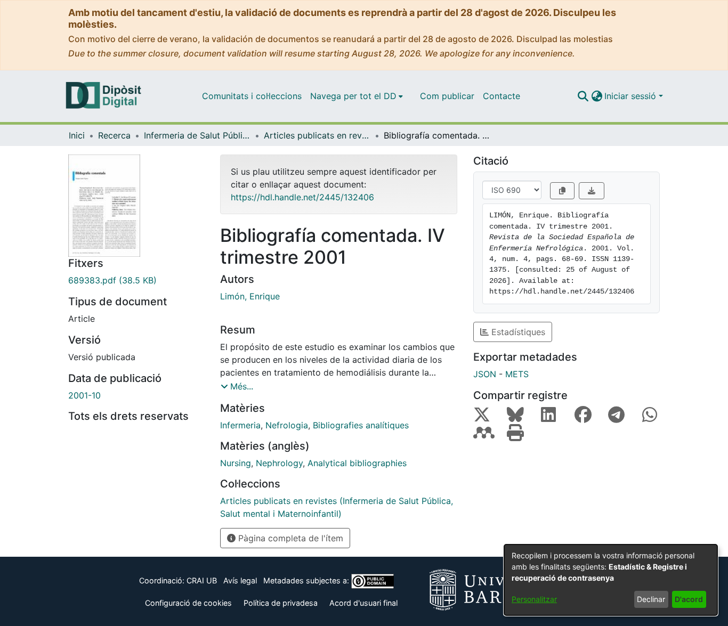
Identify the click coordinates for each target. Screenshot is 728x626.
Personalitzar (534, 599)
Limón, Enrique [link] (250, 296)
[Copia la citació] (562, 190)
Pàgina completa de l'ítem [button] (289, 538)
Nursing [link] (235, 463)
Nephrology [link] (279, 463)
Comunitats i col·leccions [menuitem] (252, 96)
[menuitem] (356, 96)
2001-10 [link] (84, 395)
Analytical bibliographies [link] (357, 463)
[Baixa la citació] (591, 190)
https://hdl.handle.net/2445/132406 (302, 197)
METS (517, 374)
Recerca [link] (114, 135)
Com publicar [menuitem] (447, 96)
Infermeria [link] (240, 425)
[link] (136, 280)
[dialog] (610, 579)
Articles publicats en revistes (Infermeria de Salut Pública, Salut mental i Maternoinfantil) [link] (317, 135)
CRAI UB (202, 580)
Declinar (651, 599)
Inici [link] (77, 135)
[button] (582, 96)
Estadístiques (517, 332)
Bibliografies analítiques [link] (361, 425)
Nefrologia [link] (286, 425)
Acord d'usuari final (363, 602)
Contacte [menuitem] (501, 96)
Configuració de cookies (188, 602)
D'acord (689, 599)
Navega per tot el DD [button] (353, 96)
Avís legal (240, 580)
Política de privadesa (281, 602)
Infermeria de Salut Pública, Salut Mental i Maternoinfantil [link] (197, 135)
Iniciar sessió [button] (631, 96)
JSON (484, 374)
